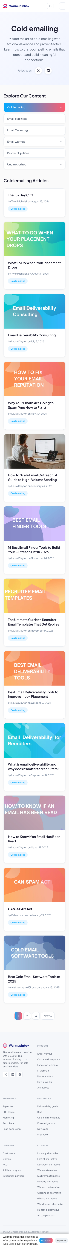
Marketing (8, 1117)
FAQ (5, 1164)
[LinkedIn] (48, 70)
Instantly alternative (47, 1153)
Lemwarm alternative (48, 1164)
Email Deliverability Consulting (32, 335)
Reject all (61, 1240)
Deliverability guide (47, 1106)
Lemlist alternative (47, 1158)
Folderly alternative (47, 1181)
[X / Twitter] (5, 1074)
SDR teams (9, 1112)
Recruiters (8, 1123)
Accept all (46, 1240)
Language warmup (47, 1065)
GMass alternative (47, 1198)
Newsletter (43, 1128)
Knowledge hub (46, 1123)
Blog (39, 1112)
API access (43, 1087)
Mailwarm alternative (48, 1175)
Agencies (8, 1106)
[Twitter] (38, 70)
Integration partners (13, 1175)
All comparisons (46, 1215)
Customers (9, 1153)
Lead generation (12, 1128)
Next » (48, 1015)
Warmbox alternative (48, 1187)
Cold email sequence (49, 1059)
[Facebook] (20, 1074)
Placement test (45, 1076)
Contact (7, 1158)
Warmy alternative (47, 1170)
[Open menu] (62, 6)
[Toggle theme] (50, 6)
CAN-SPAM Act (20, 909)
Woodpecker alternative (50, 1204)
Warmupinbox (19, 6)
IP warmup (43, 1070)
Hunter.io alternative (48, 1209)
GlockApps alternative (49, 1192)
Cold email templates (48, 1117)
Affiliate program (12, 1170)
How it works (44, 1082)
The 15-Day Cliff (20, 195)
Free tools (42, 1134)
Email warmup (45, 1053)
